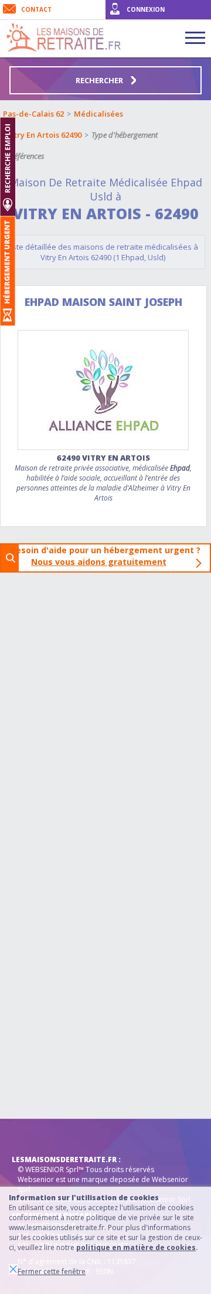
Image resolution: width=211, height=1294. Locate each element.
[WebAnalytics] (35, 1136)
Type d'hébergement (124, 135)
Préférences (26, 156)
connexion (146, 9)
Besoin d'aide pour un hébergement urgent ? (109, 555)
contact (36, 9)
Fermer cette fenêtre (52, 1271)
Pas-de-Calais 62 (33, 113)
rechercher (100, 80)
